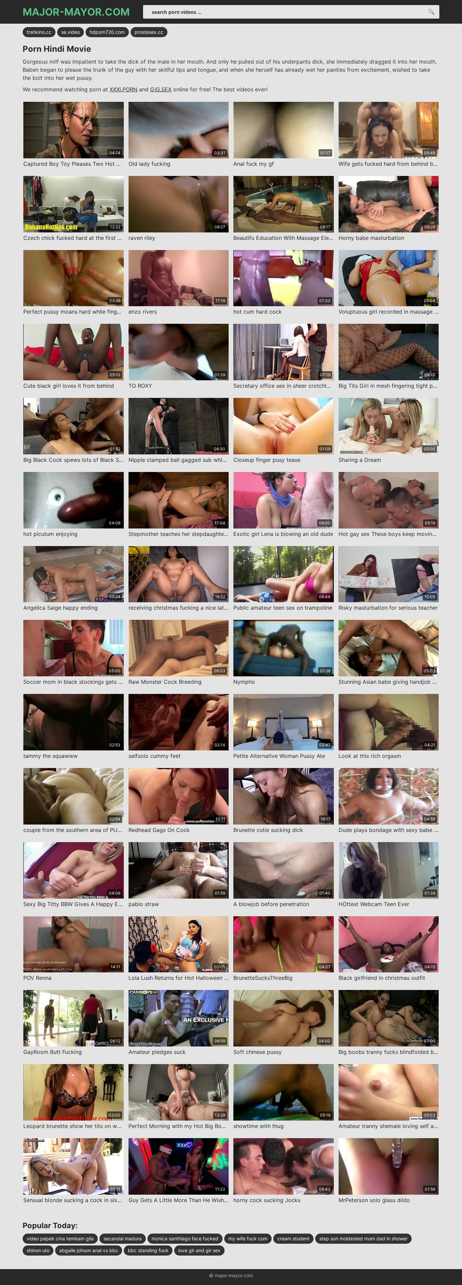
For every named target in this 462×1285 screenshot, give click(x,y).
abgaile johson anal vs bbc (88, 1250)
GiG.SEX (160, 89)
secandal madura (122, 1238)
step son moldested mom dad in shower (363, 1238)
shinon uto (38, 1250)
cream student (293, 1238)
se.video (70, 32)
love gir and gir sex (199, 1250)
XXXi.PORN (123, 89)
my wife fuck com (248, 1238)
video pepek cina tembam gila (60, 1238)
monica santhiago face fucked (185, 1238)
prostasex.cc (149, 32)
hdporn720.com (107, 32)
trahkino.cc (39, 32)
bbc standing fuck (148, 1250)
